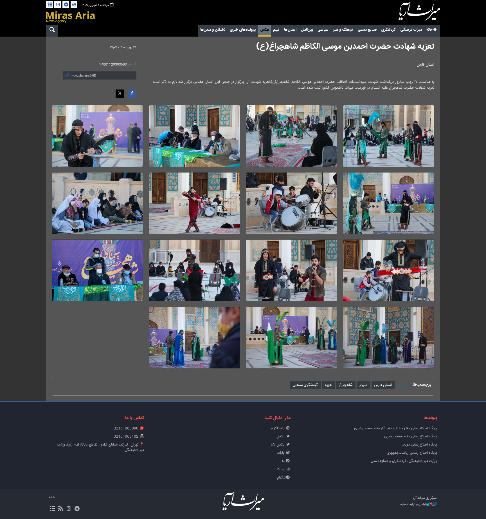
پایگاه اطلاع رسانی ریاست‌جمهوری (412, 453)
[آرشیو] (49, 4)
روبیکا (281, 470)
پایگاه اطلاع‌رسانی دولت (419, 445)
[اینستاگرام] (57, 4)
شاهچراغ (346, 385)
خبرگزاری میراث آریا (412, 13)
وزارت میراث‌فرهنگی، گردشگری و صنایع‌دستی (404, 461)
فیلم (276, 30)
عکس (264, 30)
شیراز (363, 385)
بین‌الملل (307, 30)
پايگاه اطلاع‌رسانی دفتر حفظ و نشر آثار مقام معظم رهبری (395, 428)
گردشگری (388, 30)
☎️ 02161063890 (129, 428)
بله (283, 461)
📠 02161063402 (129, 437)
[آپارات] (74, 4)
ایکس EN (278, 445)
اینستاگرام (278, 428)
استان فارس (383, 385)
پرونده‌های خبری (243, 30)
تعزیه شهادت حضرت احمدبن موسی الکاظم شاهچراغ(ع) (345, 46)
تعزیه (328, 385)
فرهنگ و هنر (343, 30)
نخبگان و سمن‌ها (212, 30)
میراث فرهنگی (411, 30)
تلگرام (281, 478)
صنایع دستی (367, 30)
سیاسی (323, 30)
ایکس (280, 437)
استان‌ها (290, 30)
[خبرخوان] (60, 509)
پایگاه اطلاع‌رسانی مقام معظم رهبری (410, 437)
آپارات (281, 453)
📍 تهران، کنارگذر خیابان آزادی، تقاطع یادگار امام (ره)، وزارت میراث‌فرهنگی (100, 447)
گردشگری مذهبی (305, 385)
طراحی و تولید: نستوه (413, 504)
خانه (429, 30)
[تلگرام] (65, 4)
